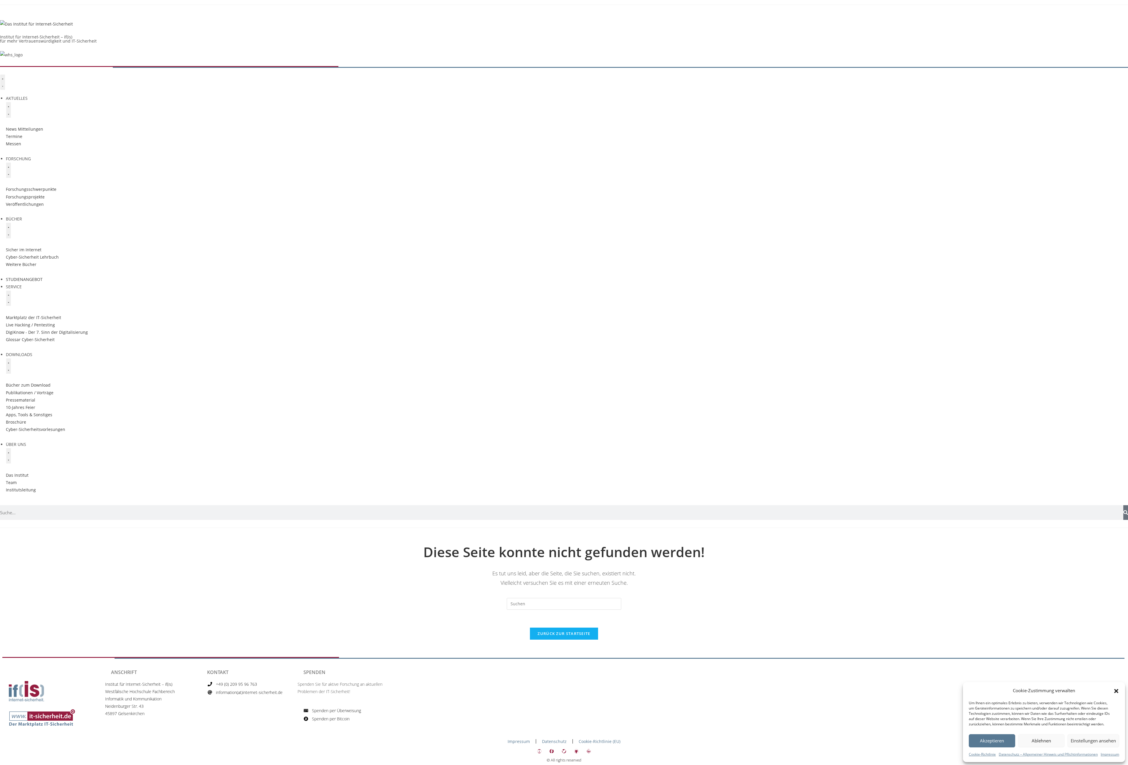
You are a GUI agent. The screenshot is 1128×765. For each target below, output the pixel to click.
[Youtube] (539, 751)
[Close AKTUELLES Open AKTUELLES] (8, 110)
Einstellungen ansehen (1093, 741)
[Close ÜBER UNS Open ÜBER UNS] (8, 456)
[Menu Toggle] (2, 82)
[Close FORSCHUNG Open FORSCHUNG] (8, 170)
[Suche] (1125, 512)
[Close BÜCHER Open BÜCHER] (8, 230)
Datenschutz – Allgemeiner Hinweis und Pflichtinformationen (1048, 754)
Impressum (1110, 754)
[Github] (576, 751)
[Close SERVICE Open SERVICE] (8, 298)
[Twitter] (564, 751)
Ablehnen (1041, 741)
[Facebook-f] (552, 751)
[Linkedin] (589, 751)
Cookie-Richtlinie (982, 754)
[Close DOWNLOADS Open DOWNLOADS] (8, 366)
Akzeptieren (992, 741)
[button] (1116, 690)
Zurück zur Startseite (564, 633)
